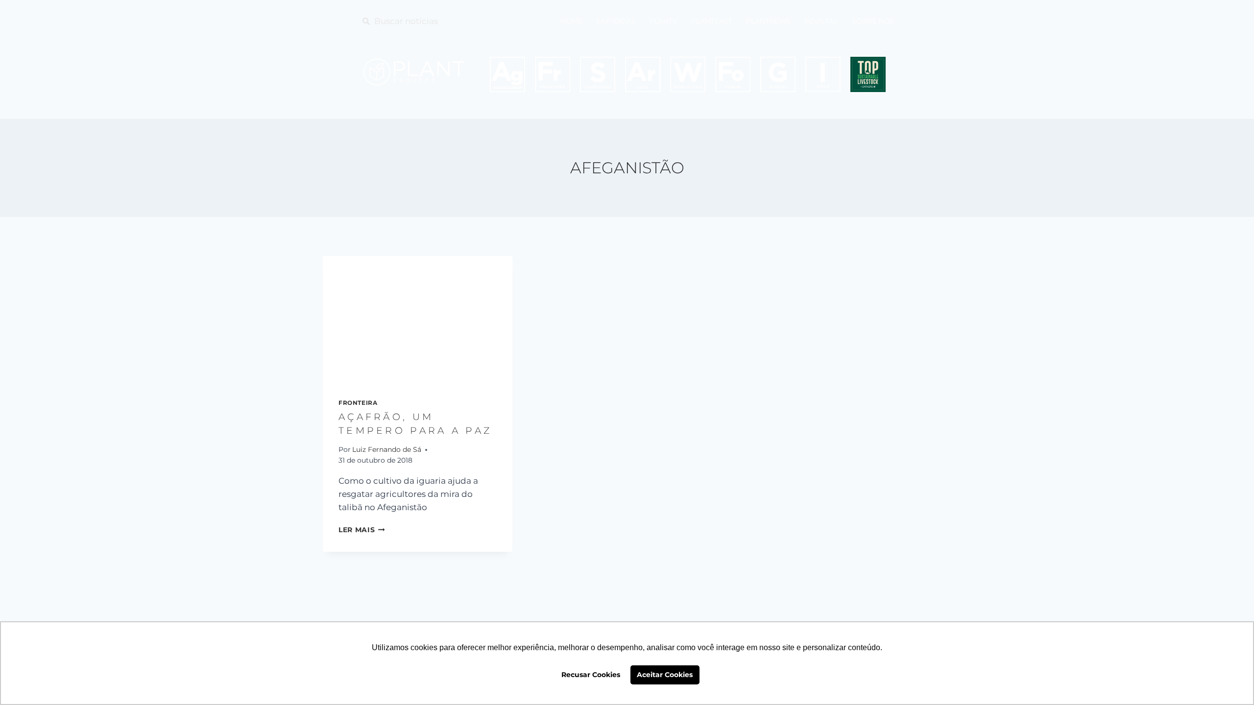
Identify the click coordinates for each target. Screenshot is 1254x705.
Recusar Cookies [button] (590, 674)
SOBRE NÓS (873, 21)
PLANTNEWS (768, 21)
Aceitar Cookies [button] (665, 674)
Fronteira (357, 402)
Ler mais (361, 530)
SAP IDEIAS (616, 21)
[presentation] (417, 319)
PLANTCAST (711, 21)
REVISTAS (821, 21)
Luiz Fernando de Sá (386, 449)
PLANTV (663, 21)
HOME (571, 21)
